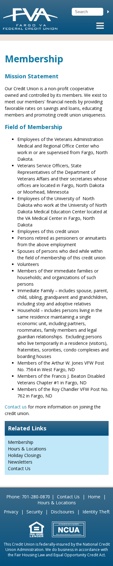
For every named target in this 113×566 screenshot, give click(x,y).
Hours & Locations (27, 449)
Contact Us (19, 468)
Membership (20, 442)
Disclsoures (62, 512)
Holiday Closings (24, 455)
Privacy (11, 512)
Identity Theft (96, 512)
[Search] (108, 11)
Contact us (16, 407)
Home (94, 497)
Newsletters (20, 462)
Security (34, 512)
